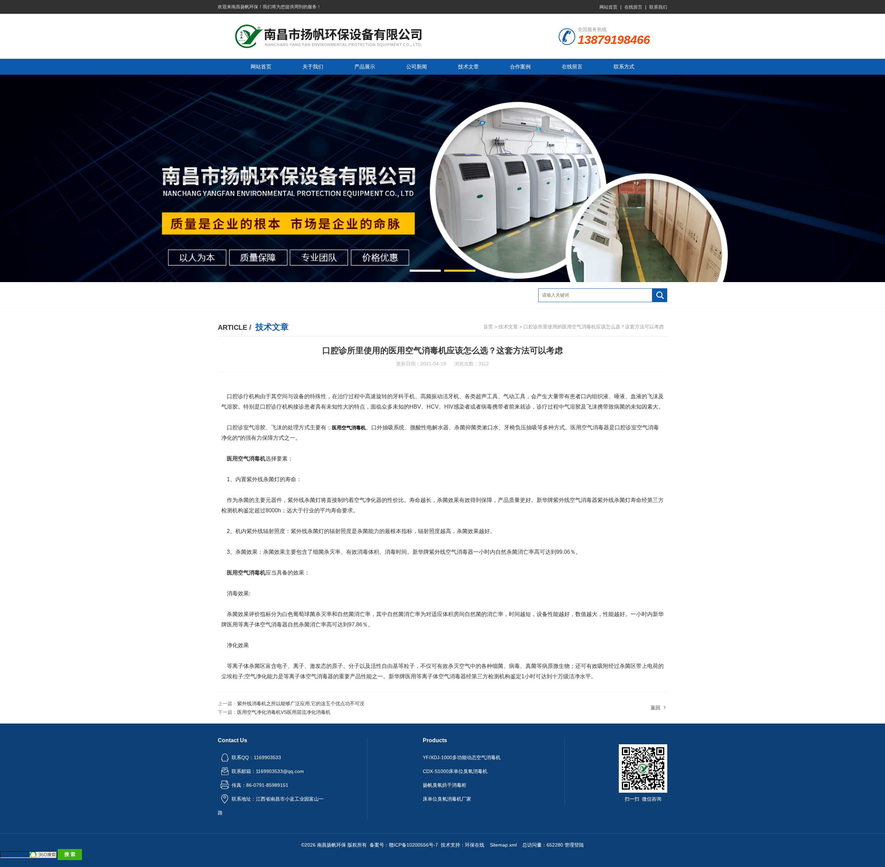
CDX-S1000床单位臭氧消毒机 (455, 771)
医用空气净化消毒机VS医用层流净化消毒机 (283, 712)
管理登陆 (574, 845)
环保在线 (474, 845)
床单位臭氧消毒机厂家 (447, 799)
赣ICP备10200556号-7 (413, 845)
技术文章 (468, 66)
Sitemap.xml (503, 845)
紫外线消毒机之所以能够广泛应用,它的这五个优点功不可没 (300, 703)
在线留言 (633, 7)
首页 (488, 326)
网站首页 (608, 7)
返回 (655, 707)
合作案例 (520, 66)
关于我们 (312, 66)
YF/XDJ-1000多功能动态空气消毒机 (462, 757)
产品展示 (364, 66)
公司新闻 (416, 66)
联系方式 (624, 66)
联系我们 (658, 7)
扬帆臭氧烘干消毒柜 (444, 785)
